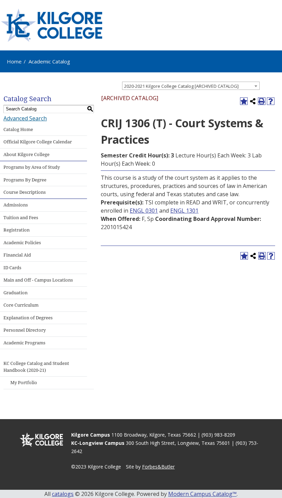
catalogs (63, 494)
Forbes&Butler (158, 466)
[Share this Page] (253, 101)
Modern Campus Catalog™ (202, 494)
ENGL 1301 (184, 210)
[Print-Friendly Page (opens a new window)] (261, 101)
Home (14, 61)
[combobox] (191, 86)
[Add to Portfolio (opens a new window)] (244, 101)
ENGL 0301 (144, 210)
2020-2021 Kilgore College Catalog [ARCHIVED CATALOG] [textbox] (181, 86)
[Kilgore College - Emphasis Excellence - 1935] (51, 25)
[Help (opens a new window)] (270, 101)
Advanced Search (25, 118)
